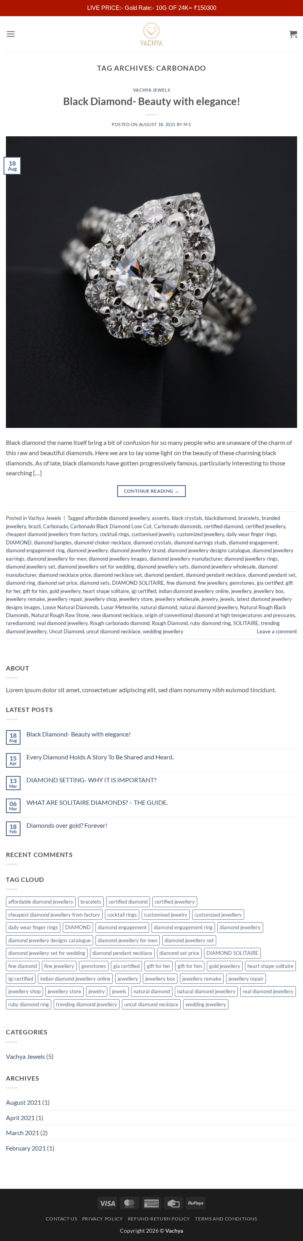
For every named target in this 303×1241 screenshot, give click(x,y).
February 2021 (26, 1148)
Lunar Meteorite (119, 607)
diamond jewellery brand (137, 550)
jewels (227, 599)
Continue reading (152, 491)
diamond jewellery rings (251, 559)
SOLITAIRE (245, 623)
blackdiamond (220, 518)
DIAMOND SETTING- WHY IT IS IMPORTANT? (91, 779)
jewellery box (269, 591)
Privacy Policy (102, 1219)
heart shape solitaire (106, 591)
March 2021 (22, 1132)
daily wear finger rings (251, 534)
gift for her (158, 966)
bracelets (248, 518)
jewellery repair (64, 599)
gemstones (242, 583)
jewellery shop (100, 599)
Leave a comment (277, 631)
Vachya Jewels (151, 89)
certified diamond (223, 526)
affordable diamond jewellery (117, 518)
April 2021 (20, 1117)
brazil (34, 526)
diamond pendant (163, 575)
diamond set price (57, 583)
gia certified (270, 583)
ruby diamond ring (210, 623)
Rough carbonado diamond (120, 623)
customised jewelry (153, 534)
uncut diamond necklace (113, 631)
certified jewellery (265, 526)
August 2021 (23, 1102)
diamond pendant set (272, 575)
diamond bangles (53, 542)
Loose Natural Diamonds (71, 607)
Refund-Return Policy (159, 1219)
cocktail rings (114, 534)
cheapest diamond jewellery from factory (51, 534)
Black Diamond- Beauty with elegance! (151, 101)
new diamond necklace (117, 615)
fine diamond (180, 583)
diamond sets (95, 583)
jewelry (210, 599)
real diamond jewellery (62, 623)
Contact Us (61, 1219)
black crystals (187, 518)
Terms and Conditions (226, 1219)
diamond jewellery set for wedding (96, 566)
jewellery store (136, 599)
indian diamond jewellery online (194, 591)
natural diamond (158, 607)
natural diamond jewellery (209, 607)
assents (160, 518)
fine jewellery (212, 583)
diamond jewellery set (30, 566)
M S (187, 124)
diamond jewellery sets (163, 566)
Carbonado (55, 526)
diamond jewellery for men (56, 559)
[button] (10, 33)
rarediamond (20, 623)
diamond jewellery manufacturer (186, 559)
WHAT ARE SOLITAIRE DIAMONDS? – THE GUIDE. (97, 802)
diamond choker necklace (102, 542)
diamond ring (20, 583)
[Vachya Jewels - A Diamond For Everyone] (151, 34)
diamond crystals (152, 542)
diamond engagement (253, 542)
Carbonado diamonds (178, 526)
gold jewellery (65, 591)
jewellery (241, 591)
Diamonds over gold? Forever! (66, 825)
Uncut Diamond (66, 631)
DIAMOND (19, 542)
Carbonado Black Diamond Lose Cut (111, 526)
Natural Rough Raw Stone (60, 615)
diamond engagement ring (35, 550)
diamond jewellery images (118, 559)
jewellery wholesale (177, 599)
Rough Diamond (170, 623)
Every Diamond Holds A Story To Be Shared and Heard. (100, 757)
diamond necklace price (65, 575)
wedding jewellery (163, 631)
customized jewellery (200, 534)
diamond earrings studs (200, 542)
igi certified (143, 591)
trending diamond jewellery (86, 1004)
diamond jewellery (87, 550)
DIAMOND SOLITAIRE (138, 583)
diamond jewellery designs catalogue (209, 550)
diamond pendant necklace (216, 575)
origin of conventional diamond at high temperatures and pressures (220, 615)
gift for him (35, 591)
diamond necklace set (118, 575)
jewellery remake (25, 599)
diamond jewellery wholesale (223, 566)
